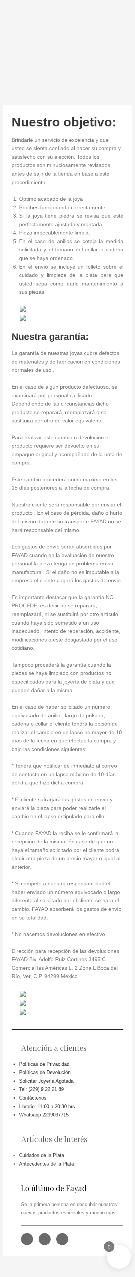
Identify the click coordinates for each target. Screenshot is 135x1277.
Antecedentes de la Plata (46, 1164)
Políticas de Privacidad (44, 1064)
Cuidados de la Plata (41, 1155)
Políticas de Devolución (44, 1072)
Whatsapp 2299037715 (44, 1115)
